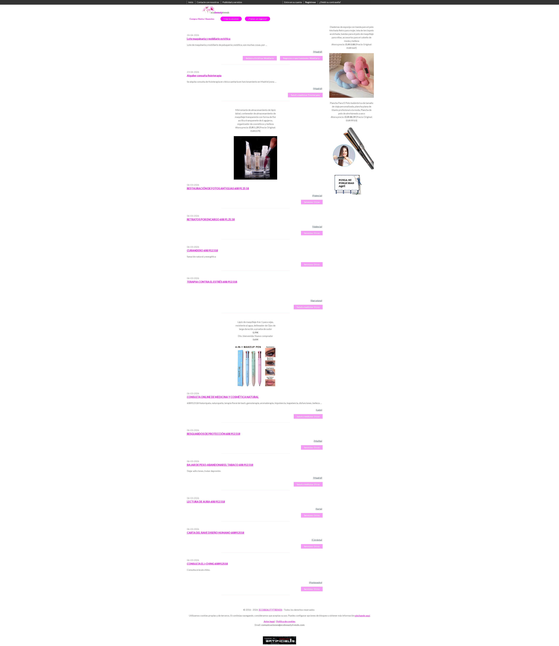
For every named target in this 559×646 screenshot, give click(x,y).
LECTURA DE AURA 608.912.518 (206, 501)
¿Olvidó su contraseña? (330, 2)
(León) (319, 409)
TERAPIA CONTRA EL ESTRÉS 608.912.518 (212, 281)
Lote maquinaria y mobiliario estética (208, 38)
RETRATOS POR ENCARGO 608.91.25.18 (211, 219)
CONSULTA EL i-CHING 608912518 (207, 563)
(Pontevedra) (315, 582)
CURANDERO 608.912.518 (202, 250)
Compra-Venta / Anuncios (202, 19)
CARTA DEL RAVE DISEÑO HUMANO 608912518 (215, 532)
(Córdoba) (317, 539)
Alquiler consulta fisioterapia (204, 75)
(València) (317, 226)
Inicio (190, 2)
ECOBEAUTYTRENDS (270, 609)
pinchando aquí (362, 615)
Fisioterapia (305, 95)
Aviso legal (269, 621)
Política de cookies (285, 621)
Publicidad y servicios (232, 2)
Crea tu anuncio (231, 19)
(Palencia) (317, 195)
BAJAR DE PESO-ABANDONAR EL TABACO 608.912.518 (220, 464)
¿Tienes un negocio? (257, 19)
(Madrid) (317, 51)
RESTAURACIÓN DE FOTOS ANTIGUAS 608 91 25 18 (218, 188)
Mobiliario (260, 58)
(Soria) (319, 508)
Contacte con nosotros (208, 2)
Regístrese (310, 2)
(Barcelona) (316, 300)
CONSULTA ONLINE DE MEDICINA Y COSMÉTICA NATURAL (223, 397)
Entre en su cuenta (293, 2)
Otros (312, 202)
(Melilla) (318, 441)
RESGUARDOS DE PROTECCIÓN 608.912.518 (213, 433)
